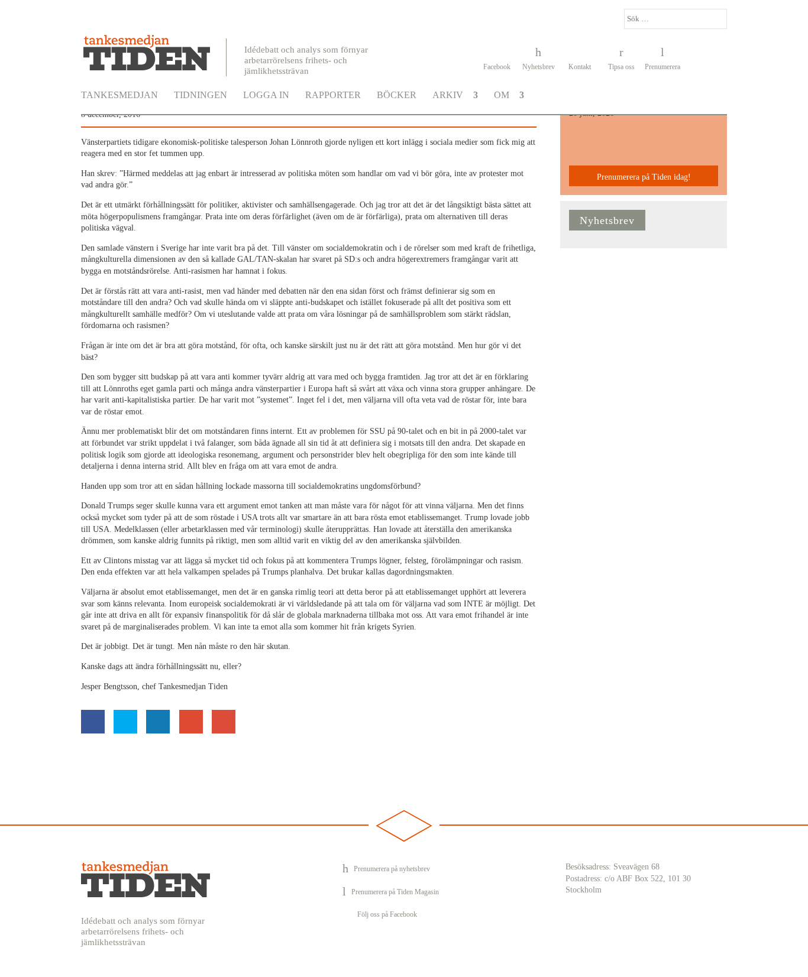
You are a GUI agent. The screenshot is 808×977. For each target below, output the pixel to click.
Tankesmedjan (119, 95)
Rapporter (333, 95)
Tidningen (200, 95)
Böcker (396, 95)
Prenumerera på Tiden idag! (644, 177)
